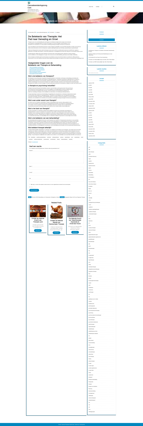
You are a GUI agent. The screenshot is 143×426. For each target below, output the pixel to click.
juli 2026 (90, 85)
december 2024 (92, 128)
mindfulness (91, 287)
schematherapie (92, 351)
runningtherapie (91, 347)
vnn (89, 402)
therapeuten (91, 381)
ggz (89, 243)
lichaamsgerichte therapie (93, 280)
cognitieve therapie (92, 211)
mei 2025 (90, 117)
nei (89, 294)
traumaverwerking (92, 391)
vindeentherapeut (92, 400)
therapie (58, 139)
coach (90, 204)
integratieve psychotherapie (94, 269)
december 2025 (92, 101)
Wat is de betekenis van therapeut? (36, 67)
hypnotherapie (91, 259)
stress (90, 372)
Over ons (91, 6)
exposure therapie (92, 230)
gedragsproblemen (55, 137)
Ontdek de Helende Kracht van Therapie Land (38, 220)
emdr (90, 225)
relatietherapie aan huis (93, 331)
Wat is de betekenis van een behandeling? (38, 72)
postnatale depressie (93, 308)
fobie (90, 232)
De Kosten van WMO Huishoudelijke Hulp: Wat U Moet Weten (100, 61)
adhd (89, 154)
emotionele (49, 137)
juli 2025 (90, 112)
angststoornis (91, 163)
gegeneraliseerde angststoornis (95, 236)
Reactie (31, 150)
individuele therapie (92, 266)
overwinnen (31, 139)
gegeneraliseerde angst (93, 234)
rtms (89, 345)
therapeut (90, 377)
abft (89, 147)
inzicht (82, 137)
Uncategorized (35, 141)
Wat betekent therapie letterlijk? (36, 73)
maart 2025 (91, 122)
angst (90, 158)
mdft (89, 285)
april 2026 (90, 92)
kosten (90, 278)
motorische (91, 289)
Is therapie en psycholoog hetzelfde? (37, 68)
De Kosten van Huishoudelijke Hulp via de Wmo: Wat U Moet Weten (101, 59)
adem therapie (91, 151)
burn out (90, 190)
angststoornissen (92, 165)
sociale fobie (91, 370)
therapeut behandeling (93, 379)
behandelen (91, 172)
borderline (90, 186)
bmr (89, 179)
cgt (89, 195)
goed (90, 246)
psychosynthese (92, 317)
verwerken (70, 139)
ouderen (90, 301)
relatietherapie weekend (93, 333)
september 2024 (92, 135)
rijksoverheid (91, 340)
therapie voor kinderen (93, 386)
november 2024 (92, 131)
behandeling (33, 137)
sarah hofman (91, 349)
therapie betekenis (64, 139)
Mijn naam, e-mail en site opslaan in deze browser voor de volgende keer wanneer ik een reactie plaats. (50, 184)
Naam (30, 166)
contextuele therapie (92, 213)
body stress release (92, 184)
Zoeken (101, 32)
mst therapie (91, 292)
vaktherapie (91, 395)
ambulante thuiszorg (92, 156)
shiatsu (90, 358)
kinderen (90, 276)
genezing (61, 137)
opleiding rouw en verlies (93, 299)
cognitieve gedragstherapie (41, 137)
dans (89, 218)
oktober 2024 (91, 133)
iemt (89, 262)
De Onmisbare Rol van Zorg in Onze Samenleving (98, 57)
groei (72, 137)
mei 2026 (90, 89)
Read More (38, 230)
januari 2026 (91, 99)
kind (89, 273)
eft (89, 223)
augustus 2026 (91, 83)
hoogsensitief (91, 255)
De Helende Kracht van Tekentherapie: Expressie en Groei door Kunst (75, 221)
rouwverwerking (92, 342)
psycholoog (91, 312)
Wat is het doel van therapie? (35, 71)
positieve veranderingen (38, 139)
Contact (97, 6)
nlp (89, 296)
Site (30, 178)
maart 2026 (91, 94)
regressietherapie (92, 326)
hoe (89, 253)
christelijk (90, 197)
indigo (90, 264)
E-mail (30, 172)
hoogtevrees (91, 257)
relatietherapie (91, 328)
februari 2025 (91, 124)
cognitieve (91, 207)
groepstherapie (77, 137)
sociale (90, 363)
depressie (90, 220)
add (89, 149)
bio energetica (91, 177)
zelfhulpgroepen (92, 411)
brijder (90, 188)
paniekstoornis (91, 303)
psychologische (46, 139)
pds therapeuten (92, 305)
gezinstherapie (67, 137)
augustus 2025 (91, 110)
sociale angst (91, 365)
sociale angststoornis (93, 368)
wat (89, 404)
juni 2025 (90, 115)
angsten (90, 161)
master (90, 282)
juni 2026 (90, 87)
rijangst (90, 338)
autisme (90, 170)
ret (89, 335)
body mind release (92, 181)
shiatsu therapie (92, 361)
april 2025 (90, 119)
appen (90, 167)
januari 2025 (91, 126)
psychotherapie (53, 139)
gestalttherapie (91, 239)
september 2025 (92, 108)
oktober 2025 (91, 105)
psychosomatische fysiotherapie (95, 315)
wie (89, 407)
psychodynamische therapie (94, 310)
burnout (90, 193)
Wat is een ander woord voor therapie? (37, 69)
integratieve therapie (92, 271)
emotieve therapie (92, 227)
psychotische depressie (93, 322)
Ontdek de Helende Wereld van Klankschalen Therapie (56, 222)
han (89, 250)
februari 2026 (91, 96)
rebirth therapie (91, 324)
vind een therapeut (92, 397)
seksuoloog (91, 354)
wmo (89, 409)
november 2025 (92, 103)
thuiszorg (90, 388)
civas (90, 200)
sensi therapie (91, 356)
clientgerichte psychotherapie (94, 202)
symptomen (91, 374)
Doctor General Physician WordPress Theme (67, 424)
